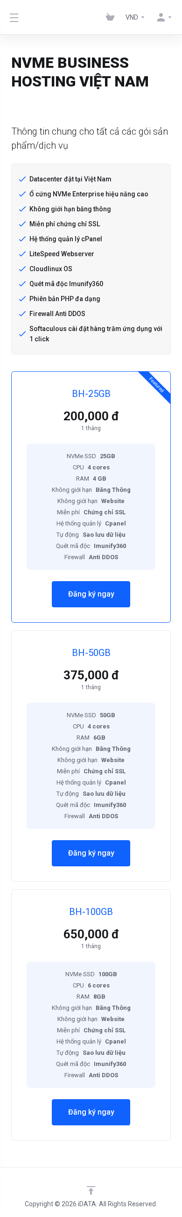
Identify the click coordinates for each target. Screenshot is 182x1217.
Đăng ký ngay (91, 594)
